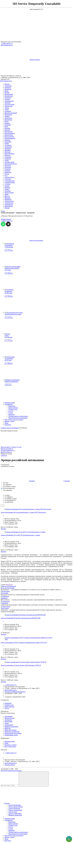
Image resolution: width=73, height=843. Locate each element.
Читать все (9, 584)
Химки (7, 189)
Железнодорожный (11, 113)
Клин (6, 126)
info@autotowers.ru (7, 45)
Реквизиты (11, 406)
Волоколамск (9, 94)
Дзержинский (9, 101)
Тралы (7, 723)
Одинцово (8, 157)
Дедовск (7, 99)
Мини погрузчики (10, 730)
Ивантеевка (8, 119)
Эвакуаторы (5, 608)
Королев (7, 130)
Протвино (8, 167)
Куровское (8, 142)
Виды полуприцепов (7, 588)
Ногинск (7, 155)
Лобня (7, 143)
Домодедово (9, 106)
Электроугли (9, 204)
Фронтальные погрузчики (13, 733)
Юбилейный (9, 206)
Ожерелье (8, 158)
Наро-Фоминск (9, 153)
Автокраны (8, 720)
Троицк (7, 186)
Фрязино (7, 187)
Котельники (8, 131)
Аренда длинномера (14, 813)
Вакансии (11, 414)
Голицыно (8, 97)
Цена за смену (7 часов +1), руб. (11, 447)
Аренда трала (12, 812)
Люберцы (8, 148)
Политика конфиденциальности (15, 691)
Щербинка (8, 199)
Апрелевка (8, 86)
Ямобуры (8, 728)
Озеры (7, 160)
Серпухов (8, 179)
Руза (6, 175)
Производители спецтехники (17, 418)
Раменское (8, 172)
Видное (7, 92)
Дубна (7, 109)
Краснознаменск (10, 138)
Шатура (7, 196)
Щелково (7, 197)
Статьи (10, 413)
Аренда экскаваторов (15, 810)
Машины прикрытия (11, 726)
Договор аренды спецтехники (18, 416)
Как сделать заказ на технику (14, 419)
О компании (9, 404)
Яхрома (7, 208)
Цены (6, 423)
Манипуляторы (9, 718)
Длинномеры (9, 725)
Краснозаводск (9, 136)
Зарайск (7, 116)
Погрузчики (8, 721)
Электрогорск (9, 201)
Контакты (8, 424)
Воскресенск (9, 96)
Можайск (8, 150)
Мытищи (7, 152)
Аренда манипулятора (15, 806)
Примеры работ (10, 402)
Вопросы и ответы (11, 745)
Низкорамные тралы (11, 735)
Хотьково (8, 191)
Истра (6, 121)
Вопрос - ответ (9, 421)
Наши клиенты (13, 408)
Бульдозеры (4, 593)
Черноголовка (9, 192)
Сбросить (4, 455)
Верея (6, 91)
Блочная (32, 481)
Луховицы (8, 145)
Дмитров (7, 103)
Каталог (7, 803)
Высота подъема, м (7, 448)
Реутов (7, 174)
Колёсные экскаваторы (12, 731)
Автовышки (8, 716)
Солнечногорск (10, 181)
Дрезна (7, 108)
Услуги (10, 411)
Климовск (8, 125)
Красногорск (9, 135)
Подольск (8, 165)
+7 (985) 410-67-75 (7, 43)
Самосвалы (4, 603)
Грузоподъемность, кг (8, 450)
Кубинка (7, 140)
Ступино (7, 184)
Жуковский (8, 114)
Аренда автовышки (14, 805)
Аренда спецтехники (36, 240)
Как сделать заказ (10, 746)
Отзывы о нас (12, 409)
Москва (7, 84)
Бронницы (8, 89)
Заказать (3, 529)
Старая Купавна (10, 182)
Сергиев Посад (9, 177)
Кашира (7, 123)
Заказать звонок (6, 219)
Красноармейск (10, 133)
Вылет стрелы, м (6, 452)
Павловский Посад (11, 164)
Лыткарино (8, 147)
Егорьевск (8, 111)
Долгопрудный (9, 104)
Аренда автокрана (14, 808)
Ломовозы (4, 598)
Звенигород (8, 118)
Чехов (6, 194)
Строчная (66, 481)
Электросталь (9, 203)
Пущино (7, 170)
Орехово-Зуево (9, 162)
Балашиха (8, 87)
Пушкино (8, 169)
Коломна (7, 128)
